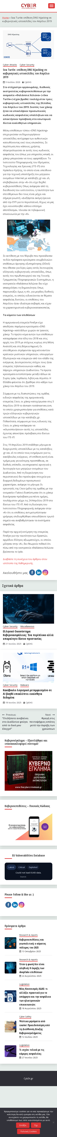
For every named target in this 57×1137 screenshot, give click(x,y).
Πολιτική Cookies (28, 1131)
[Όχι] (53, 1122)
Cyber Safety (25, 1016)
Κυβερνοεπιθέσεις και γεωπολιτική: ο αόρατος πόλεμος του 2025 (32, 943)
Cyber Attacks (10, 64)
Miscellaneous (27, 626)
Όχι (36, 1125)
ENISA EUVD (32, 876)
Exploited (33, 867)
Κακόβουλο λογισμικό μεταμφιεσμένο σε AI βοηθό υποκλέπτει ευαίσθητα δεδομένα (27, 693)
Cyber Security (27, 64)
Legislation (24, 984)
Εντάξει (22, 1125)
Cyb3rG (27, 82)
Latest (11, 867)
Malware (24, 684)
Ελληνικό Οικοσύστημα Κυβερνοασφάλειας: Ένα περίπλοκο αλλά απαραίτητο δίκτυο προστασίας (28, 635)
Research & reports (28, 935)
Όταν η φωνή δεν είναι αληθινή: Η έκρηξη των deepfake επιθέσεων (31, 968)
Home (5, 17)
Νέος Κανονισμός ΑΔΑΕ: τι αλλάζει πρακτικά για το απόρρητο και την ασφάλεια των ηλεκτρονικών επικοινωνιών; (35, 996)
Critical (21, 867)
